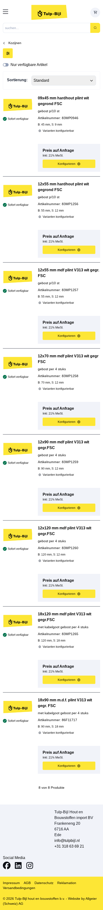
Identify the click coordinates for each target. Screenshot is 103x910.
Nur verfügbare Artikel (29, 65)
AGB (27, 883)
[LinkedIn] (18, 866)
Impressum (11, 883)
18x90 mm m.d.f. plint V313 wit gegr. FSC (65, 703)
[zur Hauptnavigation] (5, 12)
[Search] (95, 28)
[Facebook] (7, 866)
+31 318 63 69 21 (69, 846)
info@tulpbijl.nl (67, 841)
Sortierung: (17, 80)
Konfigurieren (66, 164)
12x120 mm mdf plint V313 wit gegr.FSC (64, 531)
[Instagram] (30, 866)
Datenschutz (43, 883)
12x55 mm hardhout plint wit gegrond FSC (63, 187)
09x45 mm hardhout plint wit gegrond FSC (63, 101)
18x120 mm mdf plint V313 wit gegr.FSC (64, 617)
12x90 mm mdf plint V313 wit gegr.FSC (63, 445)
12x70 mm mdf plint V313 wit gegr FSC (68, 359)
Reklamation (66, 883)
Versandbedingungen (19, 888)
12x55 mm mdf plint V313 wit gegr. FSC (68, 273)
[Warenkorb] (95, 12)
